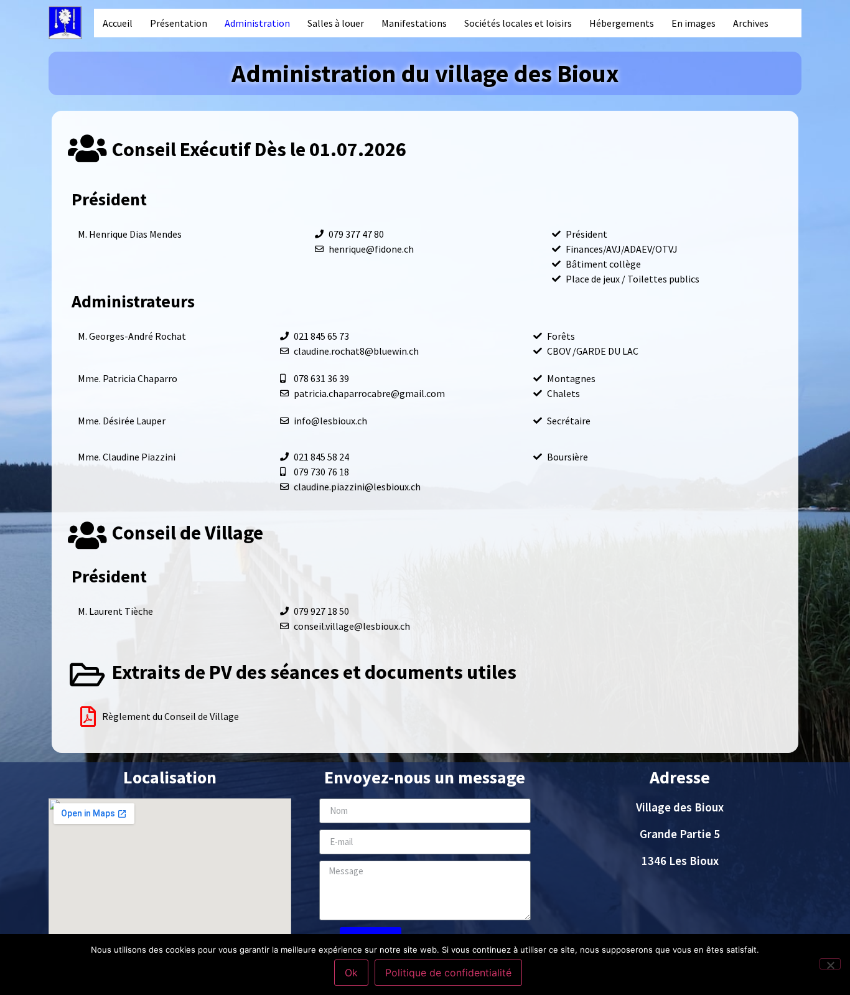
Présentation (178, 23)
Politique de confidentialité (448, 972)
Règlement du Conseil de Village (170, 716)
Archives (750, 23)
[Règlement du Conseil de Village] (88, 716)
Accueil (118, 23)
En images (693, 23)
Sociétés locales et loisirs (518, 23)
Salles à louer (335, 23)
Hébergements (621, 23)
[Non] (830, 963)
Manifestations (414, 23)
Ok (351, 972)
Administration (257, 23)
